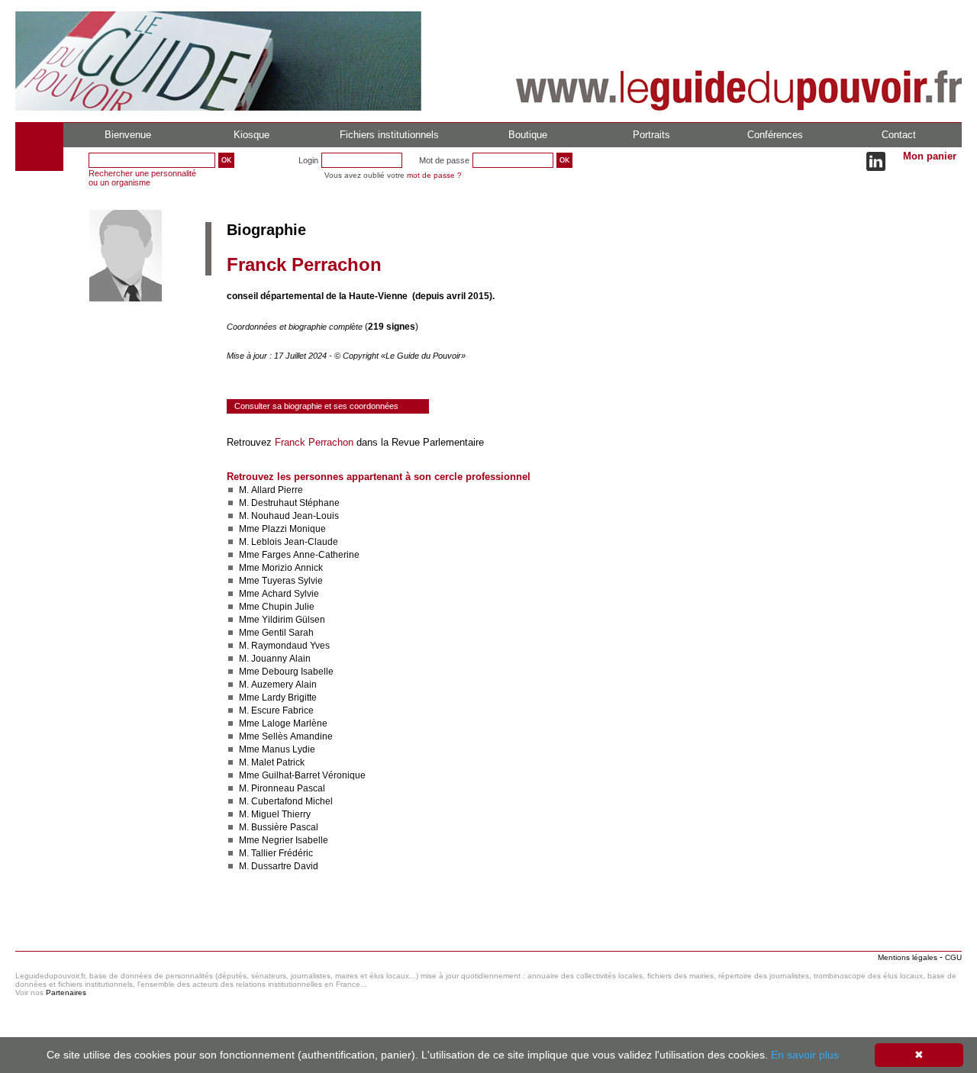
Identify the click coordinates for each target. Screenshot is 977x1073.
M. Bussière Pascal (278, 827)
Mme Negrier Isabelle (283, 840)
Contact (899, 134)
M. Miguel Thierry (275, 814)
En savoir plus (805, 1055)
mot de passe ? (434, 175)
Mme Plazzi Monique (282, 529)
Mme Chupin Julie (276, 606)
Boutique (527, 134)
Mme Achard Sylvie (279, 593)
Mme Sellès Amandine (286, 736)
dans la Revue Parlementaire (418, 442)
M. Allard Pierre (271, 490)
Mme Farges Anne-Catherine (299, 554)
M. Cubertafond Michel (286, 801)
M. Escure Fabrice (276, 710)
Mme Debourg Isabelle (286, 671)
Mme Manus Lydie (277, 749)
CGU (953, 957)
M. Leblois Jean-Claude (288, 541)
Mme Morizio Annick (281, 567)
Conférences (775, 134)
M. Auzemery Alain (278, 684)
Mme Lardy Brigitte (278, 697)
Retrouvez (251, 442)
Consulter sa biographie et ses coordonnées (316, 406)
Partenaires (66, 992)
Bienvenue (128, 134)
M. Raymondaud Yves (284, 645)
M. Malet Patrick (272, 762)
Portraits (651, 134)
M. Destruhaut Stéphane (289, 503)
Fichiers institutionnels (389, 134)
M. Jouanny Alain (275, 658)
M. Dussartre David (278, 866)
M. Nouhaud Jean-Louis (289, 516)
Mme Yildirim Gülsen (282, 619)
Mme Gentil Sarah (276, 632)
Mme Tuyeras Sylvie (281, 580)
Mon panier (929, 156)
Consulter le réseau (270, 911)
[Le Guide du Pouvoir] (218, 107)
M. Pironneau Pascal (282, 788)
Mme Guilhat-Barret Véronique (302, 775)
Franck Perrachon (314, 442)
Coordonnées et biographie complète (296, 326)
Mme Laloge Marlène (283, 723)
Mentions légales (907, 957)
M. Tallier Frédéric (276, 853)
